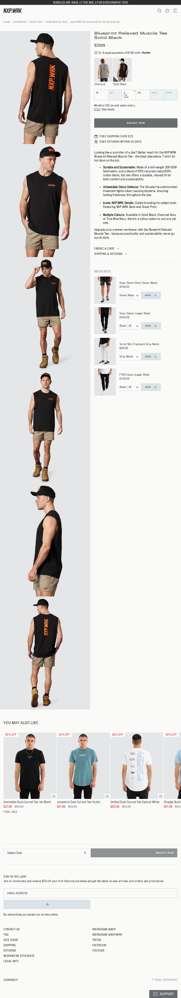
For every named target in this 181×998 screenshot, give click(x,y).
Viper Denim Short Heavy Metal (138, 282)
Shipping (10, 945)
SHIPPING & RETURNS (108, 253)
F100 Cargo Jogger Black (134, 374)
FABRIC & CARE (104, 248)
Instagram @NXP (104, 929)
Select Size (136, 123)
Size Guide (11, 939)
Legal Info (11, 961)
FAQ (6, 934)
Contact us (12, 929)
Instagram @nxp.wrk (107, 934)
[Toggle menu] (173, 10)
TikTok (96, 939)
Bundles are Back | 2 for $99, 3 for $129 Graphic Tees (90, 2)
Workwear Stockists (19, 955)
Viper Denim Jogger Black (134, 313)
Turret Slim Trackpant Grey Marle (139, 344)
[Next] (176, 854)
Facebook (99, 945)
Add (148, 295)
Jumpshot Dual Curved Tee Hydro (78, 802)
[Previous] (5, 854)
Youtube (98, 950)
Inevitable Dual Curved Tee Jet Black (27, 802)
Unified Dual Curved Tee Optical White (134, 802)
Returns (10, 950)
